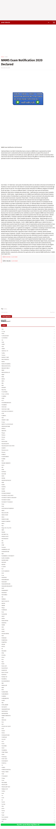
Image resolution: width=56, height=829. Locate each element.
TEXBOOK (28, 750)
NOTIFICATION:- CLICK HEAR (10, 257)
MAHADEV (28, 581)
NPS (28, 627)
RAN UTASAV (28, 672)
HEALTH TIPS (28, 512)
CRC (28, 417)
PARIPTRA (28, 642)
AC (28, 340)
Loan (28, 575)
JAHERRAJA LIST (28, 549)
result (28, 812)
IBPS (28, 530)
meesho (28, 802)
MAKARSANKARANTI (28, 586)
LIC (28, 568)
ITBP (28, 545)
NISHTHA (28, 622)
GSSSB (28, 491)
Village (28, 778)
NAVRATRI (28, 614)
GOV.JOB (28, 474)
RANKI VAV (28, 676)
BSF (28, 385)
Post (28, 659)
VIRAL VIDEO (28, 771)
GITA (28, 465)
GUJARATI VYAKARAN (28, 502)
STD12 (28, 733)
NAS (28, 612)
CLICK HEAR (15, 261)
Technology (28, 756)
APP (28, 346)
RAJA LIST (28, 666)
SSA (28, 722)
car (28, 795)
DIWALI (28, 428)
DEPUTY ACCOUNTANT (28, 424)
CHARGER (28, 404)
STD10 (28, 730)
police (28, 808)
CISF (28, 413)
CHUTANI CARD (28, 409)
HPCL (28, 523)
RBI (28, 683)
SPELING (28, 720)
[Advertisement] (27, 10)
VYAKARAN (28, 776)
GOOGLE (28, 471)
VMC (28, 774)
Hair (28, 525)
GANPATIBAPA (28, 456)
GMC (28, 469)
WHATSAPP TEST (28, 786)
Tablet (28, 754)
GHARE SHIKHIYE (28, 463)
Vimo (28, 780)
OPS (28, 635)
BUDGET (28, 387)
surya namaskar (28, 817)
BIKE (28, 370)
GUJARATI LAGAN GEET (28, 495)
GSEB (28, 484)
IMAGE (28, 532)
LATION (28, 566)
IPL (28, 540)
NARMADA (28, 609)
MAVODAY (28, 592)
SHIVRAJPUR (28, 713)
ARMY (28, 348)
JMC (28, 553)
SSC (28, 724)
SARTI (28, 700)
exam (28, 797)
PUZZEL (28, 655)
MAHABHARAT (28, 579)
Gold (28, 506)
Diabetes (28, 435)
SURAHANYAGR (28, 735)
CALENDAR (28, 391)
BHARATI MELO (28, 368)
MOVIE (28, 603)
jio (28, 799)
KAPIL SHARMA (28, 558)
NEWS (28, 618)
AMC (28, 342)
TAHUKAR (28, 737)
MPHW (28, 605)
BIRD (28, 374)
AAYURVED (28, 337)
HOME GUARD (28, 519)
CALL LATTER (28, 394)
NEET (28, 616)
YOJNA (6, 56)
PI (28, 648)
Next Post (52, 312)
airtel (28, 793)
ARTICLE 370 (28, 350)
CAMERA (28, 396)
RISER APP (28, 685)
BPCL (28, 381)
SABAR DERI (28, 692)
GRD (28, 482)
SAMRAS (28, 696)
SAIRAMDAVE (28, 694)
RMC (28, 687)
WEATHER (28, 782)
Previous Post (4, 312)
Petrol (28, 657)
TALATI (28, 739)
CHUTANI (28, 407)
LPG (28, 573)
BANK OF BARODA (28, 363)
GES (28, 461)
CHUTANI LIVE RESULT (28, 411)
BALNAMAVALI (28, 359)
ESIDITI (28, 448)
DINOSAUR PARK (28, 426)
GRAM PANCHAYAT (28, 480)
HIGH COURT (28, 515)
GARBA (28, 458)
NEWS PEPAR (28, 620)
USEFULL (28, 763)
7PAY (28, 333)
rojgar (28, 815)
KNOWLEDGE (28, 560)
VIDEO (28, 767)
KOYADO (28, 562)
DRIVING (28, 430)
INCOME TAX (28, 534)
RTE (28, 689)
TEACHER (28, 746)
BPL (28, 383)
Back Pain (28, 389)
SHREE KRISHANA (28, 715)
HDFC (28, 510)
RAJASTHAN (28, 668)
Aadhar (28, 353)
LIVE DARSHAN (28, 571)
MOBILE (28, 599)
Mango (28, 607)
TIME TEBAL (28, 752)
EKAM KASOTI (28, 443)
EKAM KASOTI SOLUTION (28, 445)
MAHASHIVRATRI (28, 584)
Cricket (28, 422)
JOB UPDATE (5, 22)
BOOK (28, 379)
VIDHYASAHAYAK (28, 769)
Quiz (28, 661)
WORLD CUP (28, 789)
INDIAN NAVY (28, 536)
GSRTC (28, 489)
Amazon (28, 355)
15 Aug (28, 331)
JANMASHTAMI (28, 551)
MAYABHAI (28, 594)
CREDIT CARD (28, 420)
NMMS (28, 625)
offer (28, 806)
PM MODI (28, 651)
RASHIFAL (28, 679)
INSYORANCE (28, 538)
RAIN (28, 663)
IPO (28, 543)
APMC (28, 344)
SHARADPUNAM (28, 709)
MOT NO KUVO (28, 601)
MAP (28, 588)
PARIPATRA (28, 640)
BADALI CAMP (28, 357)
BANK (28, 361)
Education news (28, 450)
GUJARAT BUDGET (28, 493)
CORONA (28, 415)
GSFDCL (28, 486)
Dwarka (28, 437)
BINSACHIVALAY (28, 372)
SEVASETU (28, 707)
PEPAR (28, 644)
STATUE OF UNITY (28, 726)
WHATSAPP (28, 784)
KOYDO (28, 564)
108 (28, 329)
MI (28, 597)
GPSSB (28, 478)
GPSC (28, 476)
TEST (28, 748)
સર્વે (28, 821)
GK (28, 467)
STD (28, 728)
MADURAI (28, 577)
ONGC (28, 631)
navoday (28, 804)
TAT (28, 741)
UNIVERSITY (28, 761)
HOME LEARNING (28, 521)
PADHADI (28, 638)
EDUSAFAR (28, 441)
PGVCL (28, 646)
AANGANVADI (28, 335)
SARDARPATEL (28, 698)
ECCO (28, 439)
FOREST (28, 454)
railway (28, 810)
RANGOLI (28, 674)
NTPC (28, 629)
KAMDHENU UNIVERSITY (28, 556)
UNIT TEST (28, 758)
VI (28, 765)
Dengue (28, 433)
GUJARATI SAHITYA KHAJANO (28, 497)
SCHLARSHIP (28, 704)
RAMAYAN (28, 670)
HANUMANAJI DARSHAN (28, 508)
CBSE (28, 398)
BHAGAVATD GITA (28, 366)
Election (28, 452)
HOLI (28, 517)
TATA (28, 743)
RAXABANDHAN (28, 681)
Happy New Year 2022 (28, 528)
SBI (28, 702)
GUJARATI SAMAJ (28, 499)
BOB (28, 376)
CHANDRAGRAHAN (28, 402)
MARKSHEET (28, 590)
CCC (28, 400)
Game (28, 504)
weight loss (28, 819)
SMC (28, 717)
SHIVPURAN (28, 711)
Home (2, 56)
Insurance (28, 547)
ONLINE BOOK (28, 633)
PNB (28, 653)
